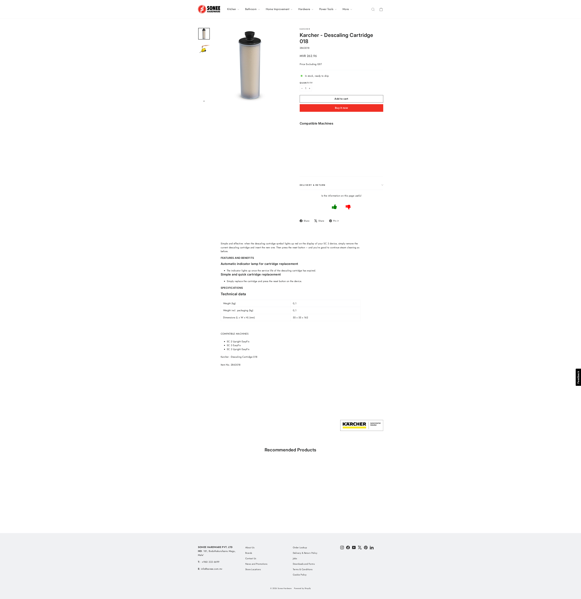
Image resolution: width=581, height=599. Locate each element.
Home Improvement (278, 9)
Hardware (304, 9)
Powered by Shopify (302, 588)
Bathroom (251, 9)
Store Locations (253, 569)
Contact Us (250, 558)
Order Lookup (300, 547)
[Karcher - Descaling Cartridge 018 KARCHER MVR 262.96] (307, 145)
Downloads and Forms (304, 564)
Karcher (305, 29)
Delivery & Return (313, 185)
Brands (248, 553)
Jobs (295, 558)
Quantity (306, 83)
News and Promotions (256, 564)
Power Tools (326, 9)
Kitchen (232, 9)
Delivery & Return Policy (305, 553)
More (346, 9)
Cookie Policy (300, 574)
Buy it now (341, 107)
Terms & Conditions (303, 569)
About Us (249, 547)
